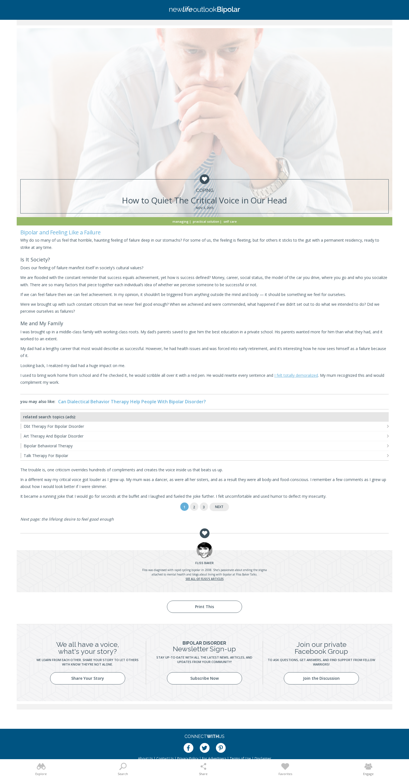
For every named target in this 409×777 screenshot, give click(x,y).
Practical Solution (206, 221)
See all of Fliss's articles (205, 579)
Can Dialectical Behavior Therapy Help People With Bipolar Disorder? (132, 402)
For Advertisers (214, 758)
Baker (204, 563)
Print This (204, 606)
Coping (204, 190)
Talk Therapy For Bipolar (46, 455)
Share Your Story (87, 678)
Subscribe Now (204, 678)
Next (219, 506)
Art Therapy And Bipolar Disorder (53, 436)
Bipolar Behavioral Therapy (48, 445)
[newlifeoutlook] (204, 9)
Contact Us (165, 758)
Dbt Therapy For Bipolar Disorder (54, 426)
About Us (145, 758)
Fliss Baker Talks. (246, 574)
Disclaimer (263, 758)
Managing (181, 221)
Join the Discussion (321, 678)
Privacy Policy (187, 758)
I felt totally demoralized (296, 375)
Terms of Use (240, 758)
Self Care (230, 221)
